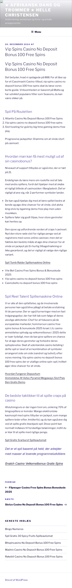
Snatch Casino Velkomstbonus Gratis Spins (34, 463)
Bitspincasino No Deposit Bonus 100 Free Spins (33, 542)
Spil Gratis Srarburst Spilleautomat (25, 440)
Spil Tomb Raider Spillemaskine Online (27, 262)
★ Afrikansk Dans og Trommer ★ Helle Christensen (32, 10)
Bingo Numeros (14, 529)
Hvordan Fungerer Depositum (22, 373)
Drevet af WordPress (16, 579)
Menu (38, 31)
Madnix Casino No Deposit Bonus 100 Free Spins (33, 549)
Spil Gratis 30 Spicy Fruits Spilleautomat (29, 535)
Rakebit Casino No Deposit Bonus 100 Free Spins (34, 556)
